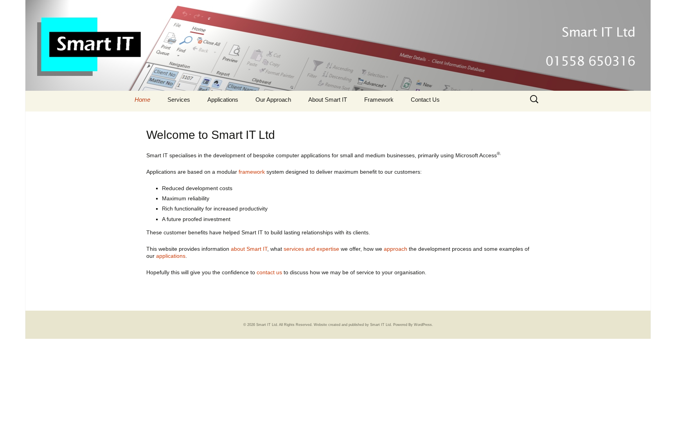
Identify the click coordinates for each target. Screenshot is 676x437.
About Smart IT (327, 99)
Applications (222, 99)
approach (395, 249)
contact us (269, 272)
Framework (379, 99)
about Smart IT (249, 249)
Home (142, 99)
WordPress (423, 325)
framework (252, 172)
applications (170, 256)
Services (178, 99)
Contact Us (425, 99)
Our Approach (273, 99)
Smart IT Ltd (380, 325)
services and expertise (311, 249)
